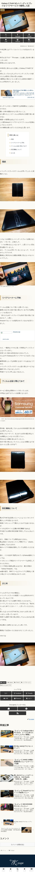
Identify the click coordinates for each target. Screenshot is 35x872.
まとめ (13, 153)
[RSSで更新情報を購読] (17, 713)
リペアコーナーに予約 (17, 142)
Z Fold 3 (18, 682)
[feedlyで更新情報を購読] (26, 708)
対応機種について (16, 149)
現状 (12, 139)
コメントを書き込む (17, 844)
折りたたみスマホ (6, 685)
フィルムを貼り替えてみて (19, 146)
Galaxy (11, 682)
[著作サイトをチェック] (8, 708)
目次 (11, 135)
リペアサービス (27, 682)
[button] (29, 40)
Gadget (4, 682)
